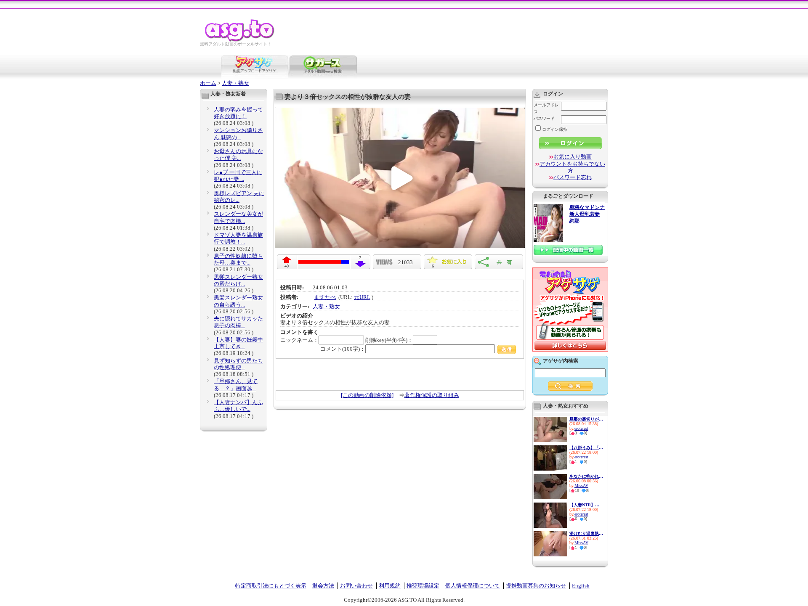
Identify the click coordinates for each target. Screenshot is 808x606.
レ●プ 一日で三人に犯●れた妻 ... (238, 175)
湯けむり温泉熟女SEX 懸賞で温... (586, 533)
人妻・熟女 (235, 83)
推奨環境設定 (423, 585)
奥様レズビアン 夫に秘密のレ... (239, 196)
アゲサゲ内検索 (560, 361)
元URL (362, 297)
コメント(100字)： (342, 349)
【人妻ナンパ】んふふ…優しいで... (238, 405)
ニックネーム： (299, 340)
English (581, 585)
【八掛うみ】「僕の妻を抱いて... (586, 447)
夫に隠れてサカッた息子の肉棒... (238, 321)
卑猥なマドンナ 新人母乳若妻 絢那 (587, 214)
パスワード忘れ (572, 177)
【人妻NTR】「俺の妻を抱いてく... (586, 505)
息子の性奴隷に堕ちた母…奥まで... (238, 259)
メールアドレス (546, 108)
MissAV (581, 485)
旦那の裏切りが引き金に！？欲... (586, 419)
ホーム (208, 83)
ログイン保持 (554, 129)
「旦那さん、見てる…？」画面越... (236, 384)
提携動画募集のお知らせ (536, 585)
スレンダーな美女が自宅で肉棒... (238, 217)
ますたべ (325, 297)
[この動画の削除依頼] (367, 395)
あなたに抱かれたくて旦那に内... (586, 476)
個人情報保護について (472, 585)
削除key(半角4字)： (389, 340)
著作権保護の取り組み (431, 395)
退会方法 (323, 585)
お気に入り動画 (572, 156)
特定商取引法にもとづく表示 (270, 585)
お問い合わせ (356, 585)
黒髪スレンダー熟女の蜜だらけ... (238, 280)
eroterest (581, 428)
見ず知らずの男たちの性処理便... (238, 363)
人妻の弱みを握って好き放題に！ (238, 112)
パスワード (544, 118)
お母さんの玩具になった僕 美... (238, 154)
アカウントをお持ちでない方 (572, 167)
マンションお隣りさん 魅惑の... (238, 133)
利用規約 (390, 585)
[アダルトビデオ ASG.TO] (240, 40)
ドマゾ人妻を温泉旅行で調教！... (238, 238)
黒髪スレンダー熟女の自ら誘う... (238, 300)
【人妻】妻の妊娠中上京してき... (238, 342)
